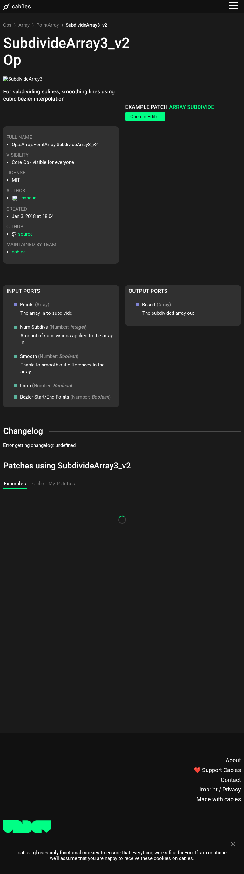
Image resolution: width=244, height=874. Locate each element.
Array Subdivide (191, 107)
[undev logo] (27, 831)
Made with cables (218, 799)
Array (24, 25)
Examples (15, 484)
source (25, 234)
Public (37, 484)
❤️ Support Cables (217, 770)
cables (19, 252)
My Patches (62, 484)
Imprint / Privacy (220, 789)
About (233, 760)
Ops (7, 25)
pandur (28, 198)
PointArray (48, 25)
